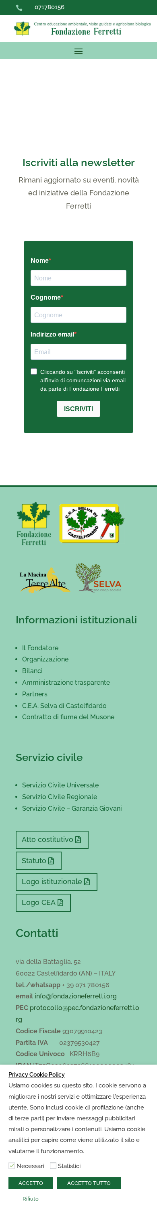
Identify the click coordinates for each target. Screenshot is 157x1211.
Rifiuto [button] (31, 1199)
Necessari (30, 1165)
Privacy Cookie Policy (36, 1074)
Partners (35, 694)
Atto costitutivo (47, 839)
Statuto (34, 860)
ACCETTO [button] (31, 1183)
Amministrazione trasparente (66, 682)
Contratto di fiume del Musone (68, 717)
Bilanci (32, 671)
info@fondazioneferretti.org (76, 996)
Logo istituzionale (52, 881)
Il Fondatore (40, 648)
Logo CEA (39, 902)
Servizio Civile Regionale (59, 797)
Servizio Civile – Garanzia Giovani (72, 808)
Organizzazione (45, 659)
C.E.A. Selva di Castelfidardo (64, 706)
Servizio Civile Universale (60, 785)
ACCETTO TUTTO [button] (89, 1183)
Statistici (69, 1165)
